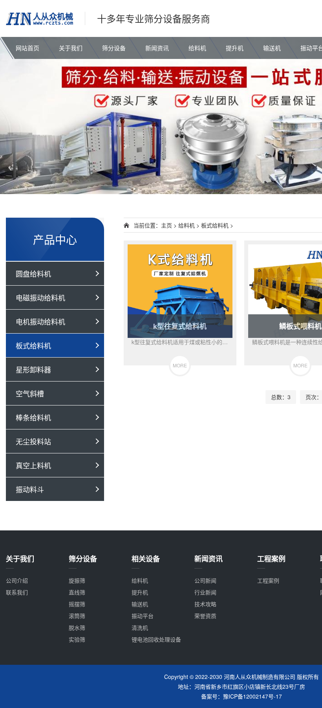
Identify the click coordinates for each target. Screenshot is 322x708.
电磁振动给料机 (40, 297)
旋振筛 (77, 580)
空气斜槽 (30, 393)
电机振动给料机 (40, 321)
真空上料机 (33, 465)
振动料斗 (30, 489)
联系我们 (17, 592)
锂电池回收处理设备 (156, 639)
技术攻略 (205, 604)
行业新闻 (205, 592)
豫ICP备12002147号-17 (252, 696)
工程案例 (268, 580)
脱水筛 (77, 627)
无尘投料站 (33, 441)
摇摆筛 (77, 604)
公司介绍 (17, 580)
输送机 (272, 48)
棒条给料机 (33, 417)
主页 (166, 225)
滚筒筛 (77, 616)
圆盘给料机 (33, 273)
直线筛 (77, 592)
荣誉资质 (205, 616)
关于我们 (70, 48)
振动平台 (143, 616)
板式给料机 (33, 345)
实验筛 (77, 639)
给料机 (197, 48)
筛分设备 (114, 48)
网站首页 (27, 48)
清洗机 (140, 627)
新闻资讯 (157, 48)
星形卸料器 (33, 369)
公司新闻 (205, 580)
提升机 (234, 48)
